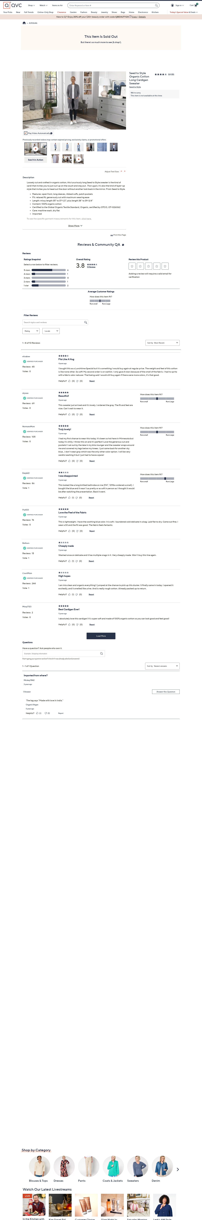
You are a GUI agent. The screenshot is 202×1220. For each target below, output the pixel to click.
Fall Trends (29, 12)
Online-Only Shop (45, 12)
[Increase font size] (122, 171)
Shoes (114, 12)
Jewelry (104, 12)
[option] (101, 17)
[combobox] (111, 5)
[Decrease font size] (125, 171)
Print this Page (119, 235)
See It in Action (35, 159)
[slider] (74, 123)
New (18, 12)
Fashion (83, 12)
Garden (73, 12)
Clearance (61, 12)
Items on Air (57, 5)
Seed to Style (135, 87)
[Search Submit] (156, 5)
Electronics (143, 12)
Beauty (94, 12)
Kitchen (155, 12)
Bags (123, 12)
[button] (173, 5)
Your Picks (7, 12)
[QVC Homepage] (24, 23)
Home (131, 12)
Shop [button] (30, 5)
